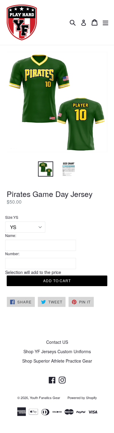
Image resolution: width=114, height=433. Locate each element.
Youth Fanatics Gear (45, 397)
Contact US (57, 342)
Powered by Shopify (82, 397)
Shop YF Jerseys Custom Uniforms (57, 351)
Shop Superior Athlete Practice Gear (57, 361)
